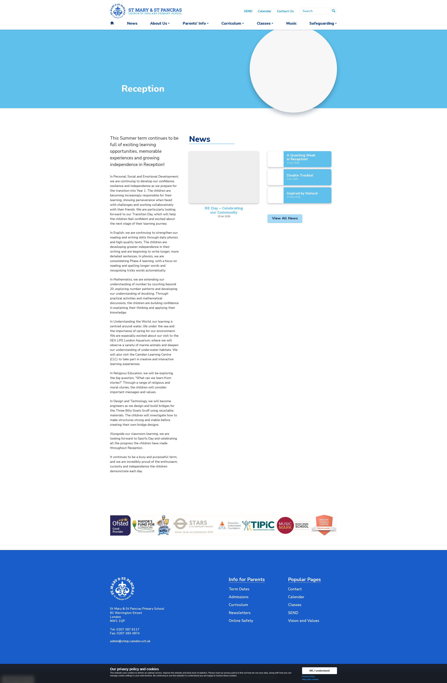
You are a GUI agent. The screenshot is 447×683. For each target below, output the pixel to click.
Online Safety (241, 620)
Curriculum (238, 604)
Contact (295, 589)
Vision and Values (303, 620)
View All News (285, 218)
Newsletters (240, 612)
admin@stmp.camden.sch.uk (130, 641)
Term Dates (239, 589)
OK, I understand (319, 670)
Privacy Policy (308, 676)
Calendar (296, 597)
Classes (294, 604)
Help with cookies (310, 679)
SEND (293, 612)
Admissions (238, 597)
